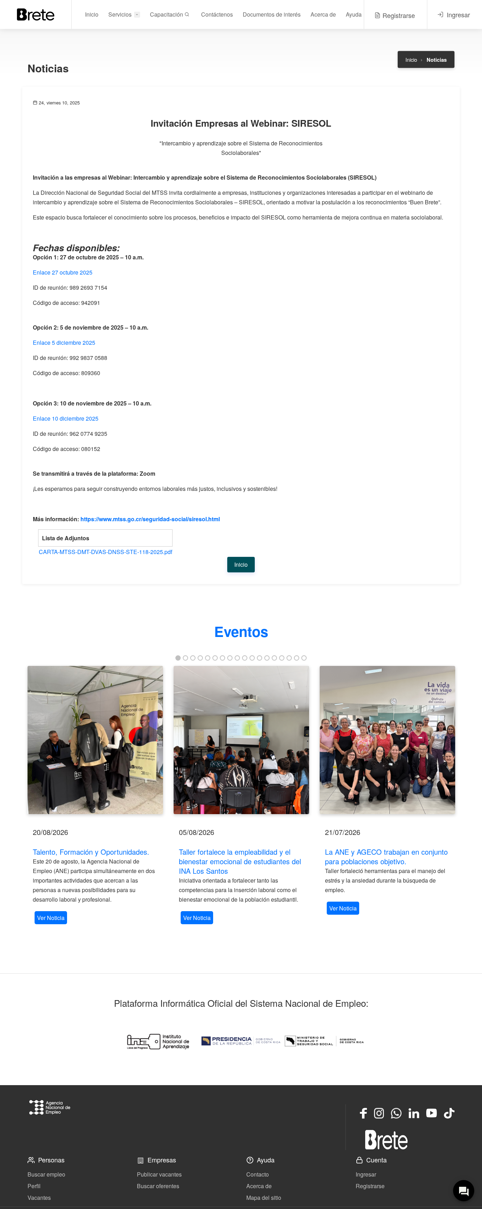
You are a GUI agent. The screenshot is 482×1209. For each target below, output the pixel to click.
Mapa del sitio (263, 1197)
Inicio (91, 14)
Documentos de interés (272, 14)
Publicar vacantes (159, 1174)
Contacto (257, 1174)
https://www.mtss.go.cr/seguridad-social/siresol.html (150, 519)
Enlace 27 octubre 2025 (62, 272)
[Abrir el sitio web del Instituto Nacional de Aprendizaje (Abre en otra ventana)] (157, 1041)
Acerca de (323, 14)
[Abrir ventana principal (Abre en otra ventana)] (386, 1139)
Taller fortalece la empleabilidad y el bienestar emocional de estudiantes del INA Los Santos (240, 861)
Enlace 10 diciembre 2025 (65, 418)
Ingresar (366, 1174)
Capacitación (167, 14)
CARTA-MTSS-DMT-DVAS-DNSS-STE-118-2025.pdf (105, 552)
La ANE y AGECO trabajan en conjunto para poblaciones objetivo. (386, 856)
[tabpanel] (95, 796)
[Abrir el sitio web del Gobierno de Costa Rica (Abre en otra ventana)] (241, 1041)
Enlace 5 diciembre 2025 (64, 342)
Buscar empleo (46, 1174)
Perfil (34, 1186)
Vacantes (39, 1197)
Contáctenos (217, 14)
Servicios (120, 14)
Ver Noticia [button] (51, 918)
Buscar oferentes (158, 1186)
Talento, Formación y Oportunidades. (91, 851)
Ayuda (354, 14)
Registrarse (370, 1186)
